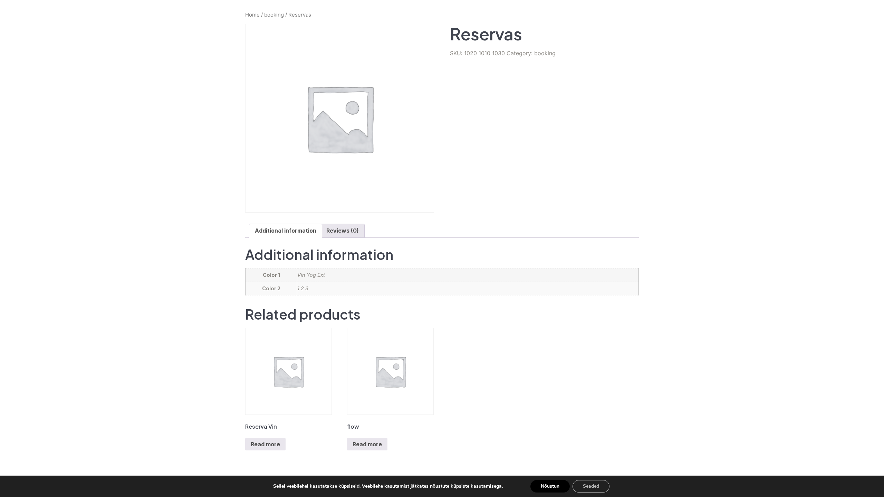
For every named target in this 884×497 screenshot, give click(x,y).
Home (252, 15)
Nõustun (550, 486)
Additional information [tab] (285, 230)
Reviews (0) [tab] (342, 230)
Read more (265, 444)
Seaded (591, 486)
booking (274, 15)
